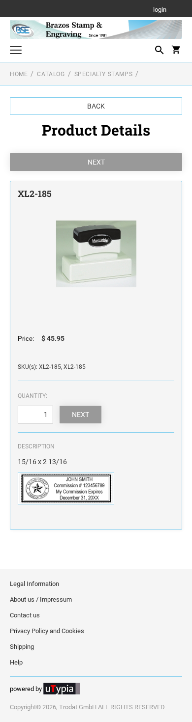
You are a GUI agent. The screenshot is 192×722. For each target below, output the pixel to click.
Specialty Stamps (103, 74)
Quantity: (32, 395)
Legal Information (34, 583)
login (159, 10)
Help (16, 662)
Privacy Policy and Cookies (47, 631)
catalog (50, 74)
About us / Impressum (41, 599)
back (96, 106)
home (19, 74)
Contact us (25, 615)
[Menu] (15, 51)
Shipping (22, 646)
